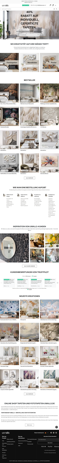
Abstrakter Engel (4, 366)
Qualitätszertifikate (11, 441)
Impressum (20, 443)
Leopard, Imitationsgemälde (6, 389)
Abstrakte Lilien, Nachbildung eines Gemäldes (8, 343)
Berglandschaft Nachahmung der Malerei (28, 343)
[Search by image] (54, 9)
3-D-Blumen (43, 127)
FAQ (3, 440)
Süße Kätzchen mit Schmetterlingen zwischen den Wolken (48, 319)
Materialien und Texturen (4, 445)
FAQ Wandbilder (4, 449)
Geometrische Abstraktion (26, 366)
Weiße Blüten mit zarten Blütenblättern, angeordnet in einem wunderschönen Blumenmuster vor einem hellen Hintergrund (8, 173)
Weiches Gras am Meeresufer (27, 103)
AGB (19, 445)
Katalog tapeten (10, 444)
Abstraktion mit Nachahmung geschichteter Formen (48, 389)
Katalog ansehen (29, 38)
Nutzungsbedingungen (32, 439)
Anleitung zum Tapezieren (4, 456)
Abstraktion (3, 150)
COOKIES (29, 441)
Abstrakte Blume (44, 173)
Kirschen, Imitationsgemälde (47, 366)
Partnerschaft (30, 444)
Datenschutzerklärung (22, 440)
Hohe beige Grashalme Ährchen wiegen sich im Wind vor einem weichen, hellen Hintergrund (28, 127)
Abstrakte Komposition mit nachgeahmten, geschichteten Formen (28, 389)
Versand (3, 452)
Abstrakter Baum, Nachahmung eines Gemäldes (48, 343)
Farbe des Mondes (4, 127)
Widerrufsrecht (10, 439)
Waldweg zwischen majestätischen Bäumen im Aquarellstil (48, 103)
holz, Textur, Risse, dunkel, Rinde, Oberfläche (8, 103)
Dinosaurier (23, 319)
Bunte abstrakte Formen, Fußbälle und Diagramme (8, 319)
